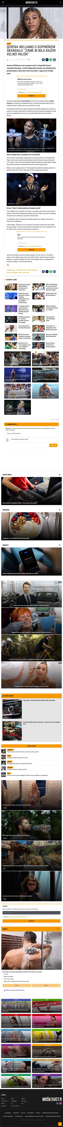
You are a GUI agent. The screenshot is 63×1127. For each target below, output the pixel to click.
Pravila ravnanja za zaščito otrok (34, 1116)
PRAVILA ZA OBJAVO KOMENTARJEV (14, 433)
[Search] (60, 2)
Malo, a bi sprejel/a (8, 976)
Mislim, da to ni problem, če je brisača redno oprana (16, 981)
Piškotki (38, 1113)
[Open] (8, 2)
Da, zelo (6, 974)
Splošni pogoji (19, 1116)
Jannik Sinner (19, 270)
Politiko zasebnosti (37, 92)
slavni (20, 272)
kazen (8, 272)
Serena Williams (11, 270)
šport (27, 272)
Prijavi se (31, 96)
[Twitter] (47, 59)
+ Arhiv (57, 929)
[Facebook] (43, 59)
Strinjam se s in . (30, 92)
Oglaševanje (8, 1113)
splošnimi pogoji (28, 92)
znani (23, 272)
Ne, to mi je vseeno (9, 979)
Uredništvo (16, 1113)
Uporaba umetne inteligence (52, 1116)
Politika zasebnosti (8, 1116)
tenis (25, 270)
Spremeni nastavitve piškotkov (50, 1113)
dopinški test (34, 270)
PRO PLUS (23, 1113)
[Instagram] (60, 1103)
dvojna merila (14, 272)
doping (29, 270)
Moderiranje (30, 1113)
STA (12, 59)
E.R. (9, 59)
